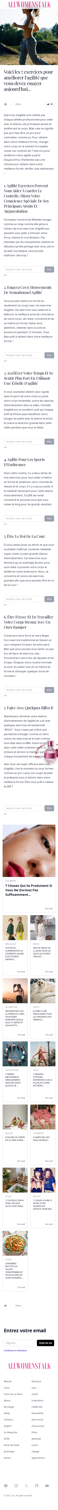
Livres (35, 1445)
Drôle (7, 1438)
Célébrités (37, 1406)
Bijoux (7, 1400)
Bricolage (9, 1406)
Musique (36, 1381)
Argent (7, 1425)
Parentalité (37, 1413)
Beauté (7, 1381)
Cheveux (8, 1419)
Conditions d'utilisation (15, 1350)
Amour (7, 1457)
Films (18, 104)
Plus (49, 269)
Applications (38, 1457)
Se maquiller (11, 1432)
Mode (7, 1413)
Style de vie (45, 1342)
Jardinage (9, 1451)
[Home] (5, 104)
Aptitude (36, 1438)
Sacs (34, 1387)
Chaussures (38, 1425)
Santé (35, 1394)
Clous (7, 1387)
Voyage (35, 1451)
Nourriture (37, 1419)
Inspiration (38, 1400)
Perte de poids (11, 1445)
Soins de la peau (13, 1394)
